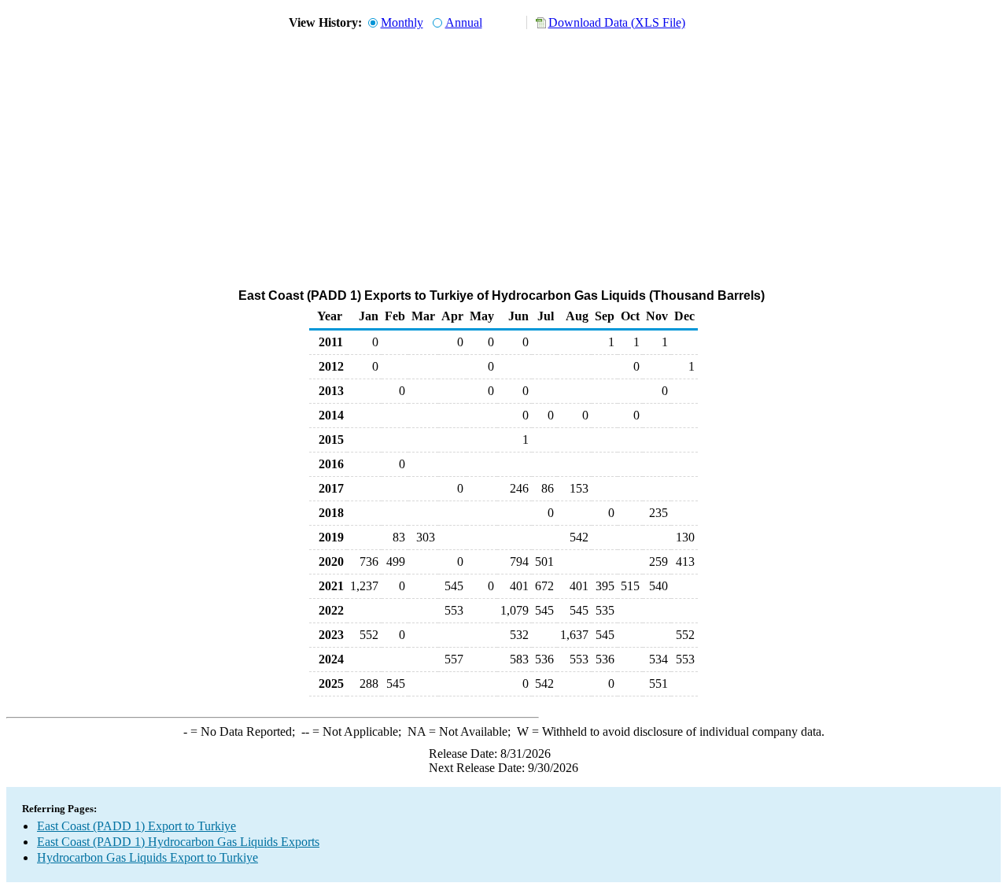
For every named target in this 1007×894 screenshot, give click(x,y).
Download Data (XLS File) (616, 22)
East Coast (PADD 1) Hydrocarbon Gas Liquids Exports (178, 841)
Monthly (402, 22)
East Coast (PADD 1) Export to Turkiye (136, 826)
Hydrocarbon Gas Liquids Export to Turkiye (147, 857)
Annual (463, 22)
